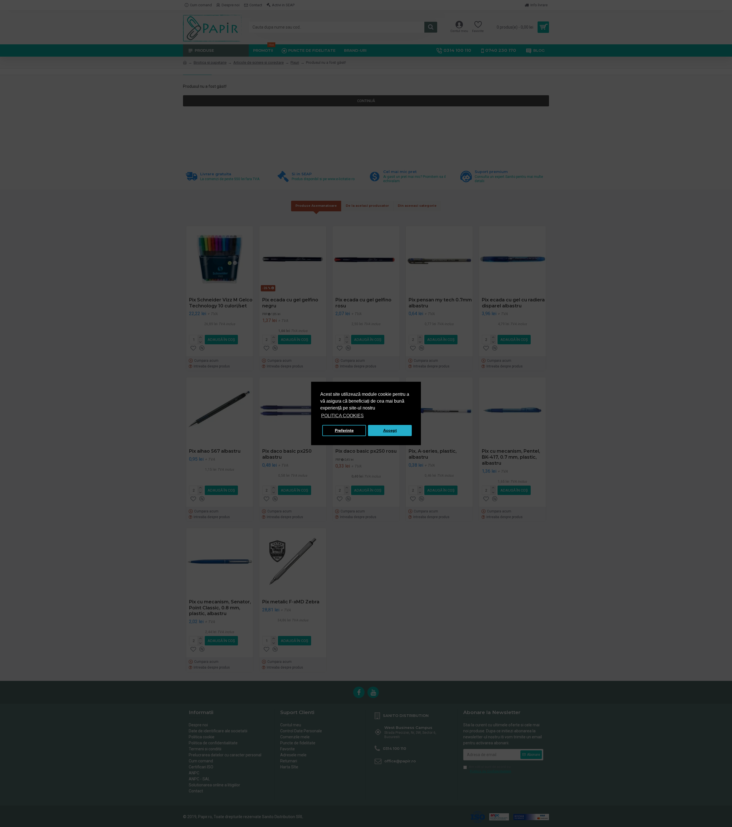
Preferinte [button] (344, 430)
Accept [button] (390, 430)
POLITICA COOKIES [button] (342, 415)
